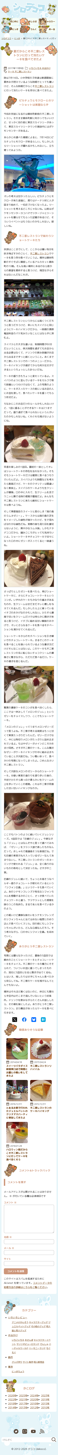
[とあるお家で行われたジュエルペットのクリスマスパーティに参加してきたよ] (17, 1100)
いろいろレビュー (17, 1317)
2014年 (12, 1407)
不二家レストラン (23, 71)
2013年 (23, 1407)
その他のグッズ (38, 1326)
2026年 (12, 1395)
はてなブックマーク (43, 1019)
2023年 (45, 1395)
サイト (7, 1259)
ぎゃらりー (50, 21)
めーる (52, 29)
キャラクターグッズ (38, 1322)
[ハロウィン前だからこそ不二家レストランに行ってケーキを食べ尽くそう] (17, 1142)
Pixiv (24, 1431)
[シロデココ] (29, 8)
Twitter (14, 1019)
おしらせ (32, 21)
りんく (33, 29)
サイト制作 (28, 1362)
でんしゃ (44, 1344)
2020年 (34, 1399)
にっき (15, 29)
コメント (10, 1202)
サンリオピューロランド (28, 1344)
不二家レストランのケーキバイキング (41, 1109)
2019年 (45, 1399)
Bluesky (33, 1019)
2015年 (45, 1403)
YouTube (33, 1431)
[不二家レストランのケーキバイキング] (41, 1100)
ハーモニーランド (37, 1348)
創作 (10, 1357)
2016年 (34, 1403)
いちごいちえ (35, 68)
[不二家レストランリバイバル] (41, 1058)
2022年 (12, 1399)
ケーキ (11, 71)
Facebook (24, 1019)
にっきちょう (18, 1371)
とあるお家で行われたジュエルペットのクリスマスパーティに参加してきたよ (17, 1112)
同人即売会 (39, 1362)
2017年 (23, 1403)
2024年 (34, 1395)
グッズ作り (17, 1362)
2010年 (45, 1407)
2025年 (23, 1395)
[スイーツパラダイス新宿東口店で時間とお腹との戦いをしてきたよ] (17, 1058)
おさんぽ (29, 1340)
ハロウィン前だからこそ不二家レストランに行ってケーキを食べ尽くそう (17, 1154)
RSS (42, 1431)
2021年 (23, 1399)
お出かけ (46, 68)
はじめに (14, 21)
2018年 (12, 1403)
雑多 (10, 1366)
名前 (8, 1237)
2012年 (34, 1407)
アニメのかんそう (20, 1322)
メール (9, 1248)
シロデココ (6, 38)
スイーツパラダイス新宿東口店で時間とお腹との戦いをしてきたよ (17, 1070)
